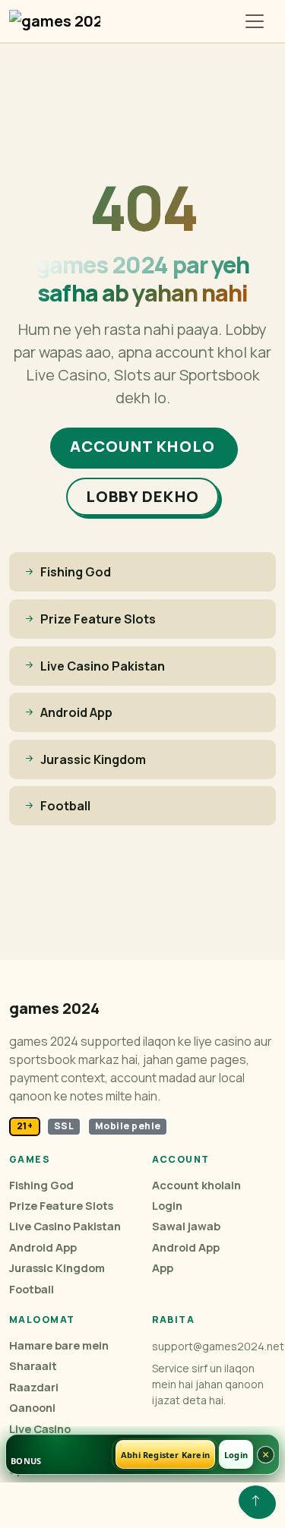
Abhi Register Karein (165, 1454)
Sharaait (33, 1366)
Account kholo (143, 446)
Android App (43, 1247)
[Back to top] (256, 1500)
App (162, 1268)
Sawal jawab (186, 1226)
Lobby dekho (142, 496)
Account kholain (196, 1185)
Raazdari (34, 1387)
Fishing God (41, 1185)
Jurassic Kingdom (57, 1268)
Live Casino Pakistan (65, 1226)
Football (31, 1289)
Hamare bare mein (59, 1345)
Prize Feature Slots (61, 1205)
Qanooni (32, 1407)
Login (167, 1205)
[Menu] (254, 21)
